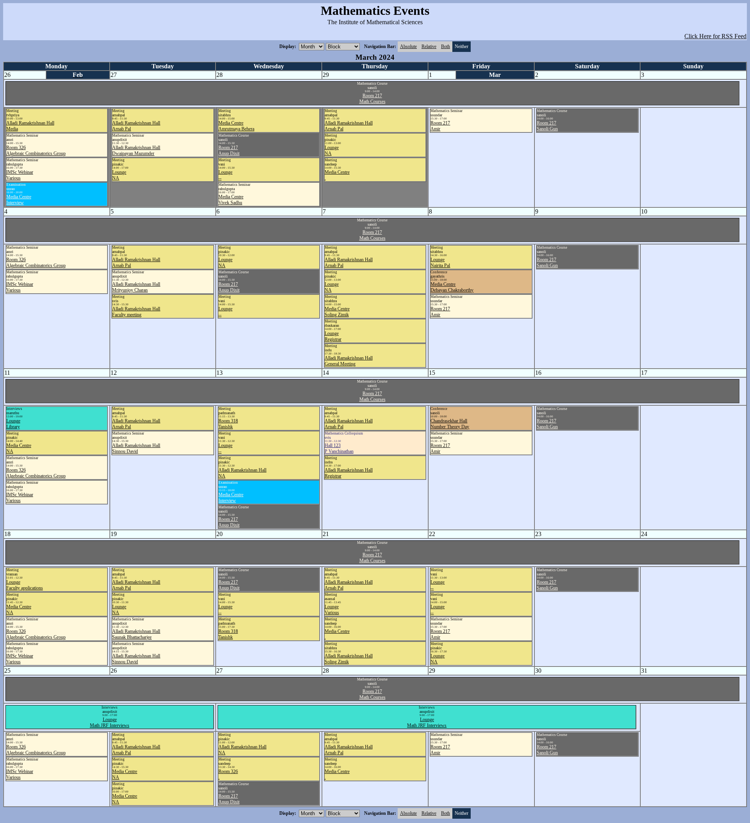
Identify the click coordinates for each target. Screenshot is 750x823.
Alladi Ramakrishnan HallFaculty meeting (136, 311)
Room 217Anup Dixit (228, 150)
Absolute (408, 46)
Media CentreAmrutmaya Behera (236, 126)
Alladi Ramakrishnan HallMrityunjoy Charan (136, 287)
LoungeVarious (332, 609)
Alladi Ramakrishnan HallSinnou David (136, 448)
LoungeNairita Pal (440, 262)
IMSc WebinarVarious (19, 175)
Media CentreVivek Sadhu (230, 199)
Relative (428, 46)
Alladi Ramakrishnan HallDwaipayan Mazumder (136, 150)
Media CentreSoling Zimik (337, 311)
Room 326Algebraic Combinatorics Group (36, 150)
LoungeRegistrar (333, 336)
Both (445, 46)
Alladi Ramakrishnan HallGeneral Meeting (349, 361)
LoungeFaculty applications (24, 585)
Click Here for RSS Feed (715, 36)
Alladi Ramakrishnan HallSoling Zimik (349, 658)
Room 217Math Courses (372, 98)
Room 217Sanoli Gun (547, 126)
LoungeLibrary (13, 423)
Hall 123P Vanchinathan (339, 448)
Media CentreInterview (18, 199)
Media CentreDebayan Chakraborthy (451, 287)
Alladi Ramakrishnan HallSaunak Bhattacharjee (136, 634)
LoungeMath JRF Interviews (109, 722)
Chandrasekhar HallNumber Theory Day (449, 423)
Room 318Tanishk (228, 423)
